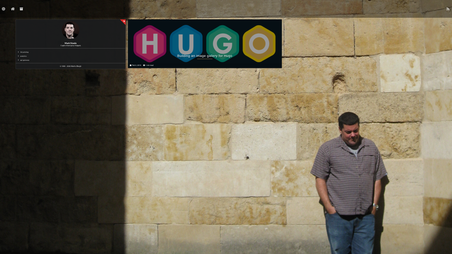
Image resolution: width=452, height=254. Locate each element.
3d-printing (24, 52)
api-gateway (24, 60)
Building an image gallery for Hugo (204, 56)
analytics (23, 56)
